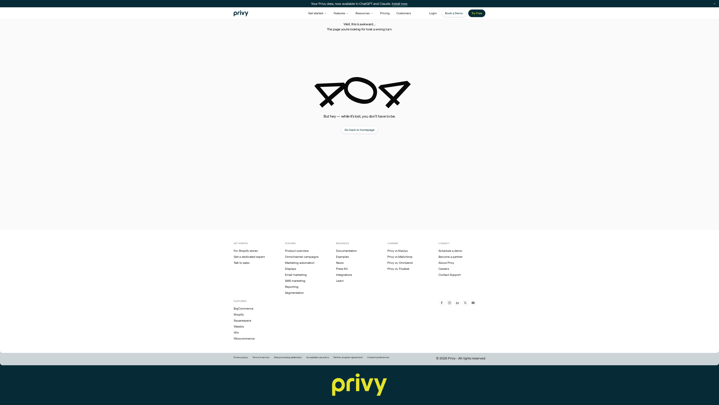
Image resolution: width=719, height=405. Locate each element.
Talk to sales (241, 263)
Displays (290, 269)
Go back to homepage (359, 130)
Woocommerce (244, 338)
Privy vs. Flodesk (398, 269)
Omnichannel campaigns (301, 257)
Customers (403, 13)
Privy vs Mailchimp (399, 257)
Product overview (297, 251)
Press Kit (342, 269)
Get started (315, 13)
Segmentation (294, 293)
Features (339, 13)
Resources (363, 13)
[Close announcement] (714, 4)
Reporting (291, 287)
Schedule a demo (450, 251)
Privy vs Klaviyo (397, 251)
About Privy (446, 263)
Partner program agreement (348, 357)
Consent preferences (378, 357)
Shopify (239, 314)
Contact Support (450, 275)
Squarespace (242, 320)
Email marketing (296, 275)
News (340, 263)
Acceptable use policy (317, 357)
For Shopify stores (246, 251)
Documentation (346, 251)
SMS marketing (295, 281)
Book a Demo (454, 13)
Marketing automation (299, 263)
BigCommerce (243, 308)
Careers (444, 269)
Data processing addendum (288, 357)
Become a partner (451, 257)
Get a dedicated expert (249, 257)
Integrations (344, 275)
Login (433, 13)
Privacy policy (241, 357)
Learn (340, 281)
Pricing (385, 13)
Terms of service (260, 357)
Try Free (476, 13)
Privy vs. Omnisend (400, 263)
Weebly (239, 326)
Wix (236, 332)
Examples (342, 257)
